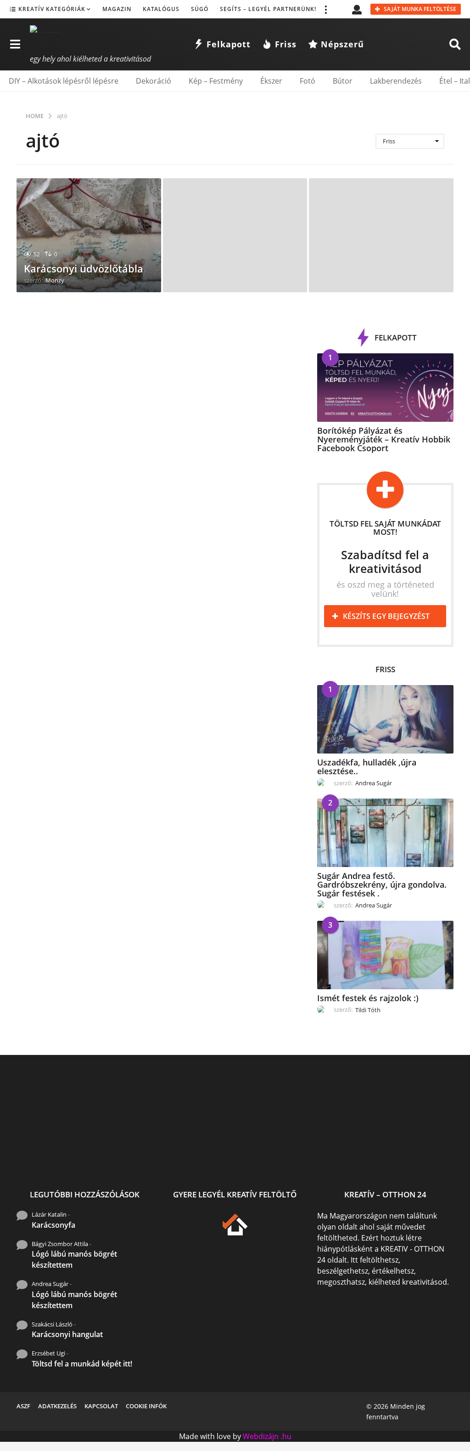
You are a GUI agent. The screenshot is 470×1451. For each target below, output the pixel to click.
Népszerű (342, 44)
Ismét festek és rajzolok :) (368, 997)
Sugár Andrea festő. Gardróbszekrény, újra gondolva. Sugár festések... (154, 1161)
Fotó (307, 81)
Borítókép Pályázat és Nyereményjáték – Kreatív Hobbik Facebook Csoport (383, 439)
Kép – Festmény (216, 81)
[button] (325, 9)
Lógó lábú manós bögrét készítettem (74, 1259)
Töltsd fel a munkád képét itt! (82, 1364)
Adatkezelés (57, 1406)
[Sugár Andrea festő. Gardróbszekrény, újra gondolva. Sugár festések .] (385, 833)
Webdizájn (261, 1436)
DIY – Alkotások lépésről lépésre (63, 81)
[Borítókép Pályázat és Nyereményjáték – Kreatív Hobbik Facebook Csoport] (385, 387)
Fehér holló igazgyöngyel (338, 1153)
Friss (286, 44)
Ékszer (271, 81)
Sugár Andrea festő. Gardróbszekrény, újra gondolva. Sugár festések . (382, 884)
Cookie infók (146, 1406)
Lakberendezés (396, 81)
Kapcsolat (101, 1406)
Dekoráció (153, 81)
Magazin (116, 9)
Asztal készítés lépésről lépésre (429, 1157)
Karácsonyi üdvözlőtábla (83, 268)
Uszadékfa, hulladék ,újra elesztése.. (366, 767)
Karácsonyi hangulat (67, 1334)
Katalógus (161, 9)
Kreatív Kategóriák (51, 9)
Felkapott (229, 44)
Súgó (199, 9)
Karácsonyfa (53, 1225)
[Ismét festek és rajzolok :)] (385, 955)
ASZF (23, 1406)
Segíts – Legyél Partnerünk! (268, 9)
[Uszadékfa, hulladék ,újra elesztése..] (385, 719)
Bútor (342, 81)
